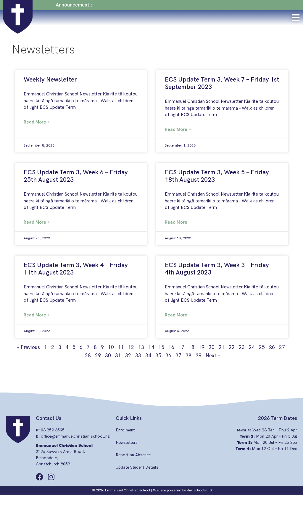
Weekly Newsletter (50, 79)
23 (242, 347)
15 (161, 347)
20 (212, 347)
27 (282, 347)
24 (252, 347)
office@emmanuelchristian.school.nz (75, 436)
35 (158, 356)
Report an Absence (133, 454)
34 (148, 356)
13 (141, 347)
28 (88, 356)
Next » (213, 356)
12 (131, 347)
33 (138, 356)
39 (199, 356)
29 (98, 356)
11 (121, 347)
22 (232, 347)
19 (201, 347)
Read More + (37, 122)
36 (168, 356)
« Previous (28, 347)
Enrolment (125, 430)
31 (118, 356)
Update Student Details (137, 467)
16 (171, 347)
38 (188, 356)
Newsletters (127, 442)
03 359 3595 (53, 430)
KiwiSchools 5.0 (199, 490)
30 (108, 356)
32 (128, 356)
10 (111, 347)
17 (181, 347)
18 (191, 347)
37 (178, 356)
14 (151, 347)
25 (262, 347)
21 (222, 347)
